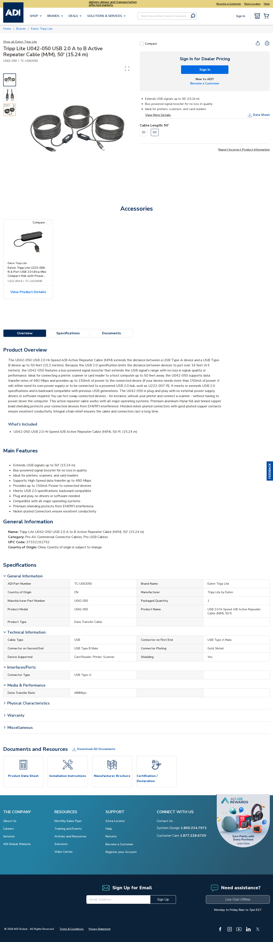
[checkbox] (142, 44)
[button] (270, 471)
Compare (151, 44)
